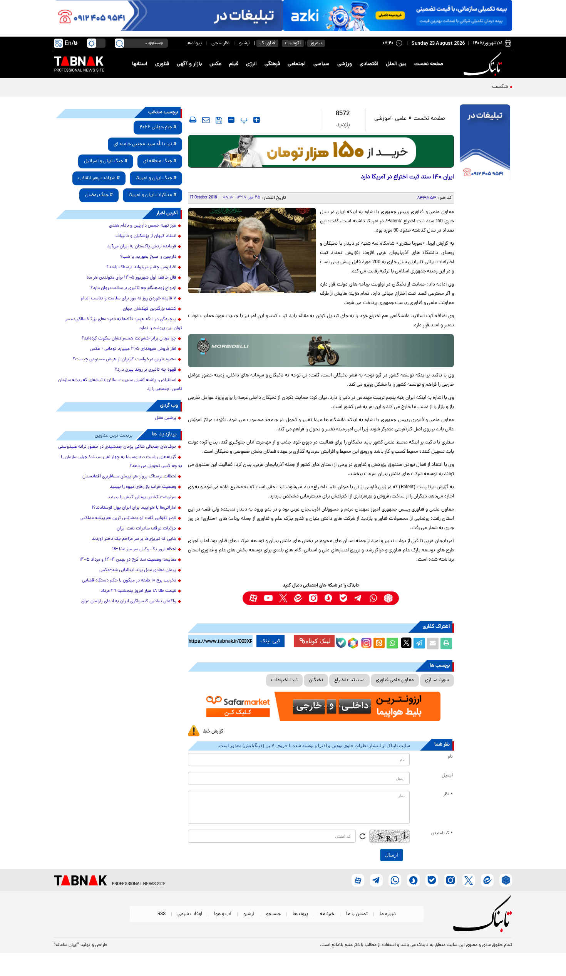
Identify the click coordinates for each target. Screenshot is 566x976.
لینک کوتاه (318, 641)
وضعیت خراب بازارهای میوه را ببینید (143, 487)
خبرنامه (327, 914)
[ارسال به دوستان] (433, 643)
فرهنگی (272, 64)
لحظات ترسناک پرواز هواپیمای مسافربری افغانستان (129, 476)
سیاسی (321, 64)
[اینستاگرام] (365, 642)
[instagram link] (313, 598)
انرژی (251, 64)
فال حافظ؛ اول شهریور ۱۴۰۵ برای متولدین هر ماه (131, 277)
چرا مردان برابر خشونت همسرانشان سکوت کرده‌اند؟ (129, 338)
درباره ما (388, 914)
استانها (139, 64)
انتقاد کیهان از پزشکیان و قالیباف (146, 236)
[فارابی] (321, 151)
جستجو (273, 914)
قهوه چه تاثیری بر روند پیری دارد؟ (145, 369)
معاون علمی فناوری (395, 680)
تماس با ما (357, 914)
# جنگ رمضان (99, 195)
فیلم (233, 64)
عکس (215, 64)
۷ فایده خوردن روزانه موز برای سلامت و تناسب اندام (128, 298)
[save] (219, 120)
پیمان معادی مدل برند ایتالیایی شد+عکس (137, 570)
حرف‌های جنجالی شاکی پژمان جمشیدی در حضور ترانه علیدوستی (117, 446)
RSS (161, 914)
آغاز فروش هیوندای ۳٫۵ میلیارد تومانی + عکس (133, 349)
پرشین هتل (165, 418)
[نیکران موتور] (321, 350)
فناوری (162, 64)
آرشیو (244, 43)
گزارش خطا (213, 731)
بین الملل (396, 64)
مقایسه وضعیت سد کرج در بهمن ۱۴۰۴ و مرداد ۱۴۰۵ (127, 559)
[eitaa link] (298, 598)
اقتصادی (369, 64)
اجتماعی (297, 64)
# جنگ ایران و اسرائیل (105, 161)
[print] (193, 120)
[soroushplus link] (328, 598)
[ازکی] (397, 15)
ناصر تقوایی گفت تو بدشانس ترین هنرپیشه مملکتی (128, 518)
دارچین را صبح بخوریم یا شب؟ (148, 257)
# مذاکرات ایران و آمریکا (152, 195)
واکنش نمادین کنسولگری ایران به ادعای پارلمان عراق (128, 601)
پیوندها (194, 43)
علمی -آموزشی (390, 118)
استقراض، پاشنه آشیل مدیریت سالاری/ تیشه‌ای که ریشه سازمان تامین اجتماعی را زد (120, 385)
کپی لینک (270, 641)
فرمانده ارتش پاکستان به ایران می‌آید (141, 246)
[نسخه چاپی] (446, 643)
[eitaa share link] (379, 643)
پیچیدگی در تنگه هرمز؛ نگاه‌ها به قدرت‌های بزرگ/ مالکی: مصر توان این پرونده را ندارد (123, 324)
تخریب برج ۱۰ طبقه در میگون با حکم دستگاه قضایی (129, 580)
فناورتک (267, 43)
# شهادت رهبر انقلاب (99, 178)
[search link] (119, 43)
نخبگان (316, 680)
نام (450, 756)
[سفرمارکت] (320, 706)
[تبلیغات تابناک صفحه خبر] (485, 143)
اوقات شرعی (190, 914)
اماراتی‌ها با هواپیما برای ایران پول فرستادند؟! (134, 507)
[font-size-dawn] (231, 120)
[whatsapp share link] (392, 643)
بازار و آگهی (189, 64)
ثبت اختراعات (284, 680)
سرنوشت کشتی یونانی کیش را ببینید (141, 497)
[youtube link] (268, 598)
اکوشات (293, 43)
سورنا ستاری (437, 680)
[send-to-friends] (206, 120)
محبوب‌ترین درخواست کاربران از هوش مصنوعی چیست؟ (124, 359)
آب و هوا (222, 914)
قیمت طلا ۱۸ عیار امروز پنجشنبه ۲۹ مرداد (138, 591)
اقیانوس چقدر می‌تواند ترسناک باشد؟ (141, 267)
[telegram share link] (419, 643)
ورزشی (344, 64)
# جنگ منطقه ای (159, 161)
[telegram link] (358, 598)
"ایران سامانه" (66, 945)
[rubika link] (388, 598)
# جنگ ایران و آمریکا (156, 178)
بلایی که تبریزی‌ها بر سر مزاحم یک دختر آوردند (134, 539)
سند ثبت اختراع (349, 680)
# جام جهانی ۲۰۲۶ (157, 127)
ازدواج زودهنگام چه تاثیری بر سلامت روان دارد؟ (133, 288)
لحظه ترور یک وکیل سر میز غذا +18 (144, 549)
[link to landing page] (484, 64)
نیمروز (316, 43)
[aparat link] (253, 598)
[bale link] (343, 598)
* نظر (448, 794)
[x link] (283, 598)
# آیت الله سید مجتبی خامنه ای (145, 144)
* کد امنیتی (442, 833)
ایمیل (447, 775)
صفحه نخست (428, 64)
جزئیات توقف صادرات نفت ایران (146, 528)
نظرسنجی (220, 43)
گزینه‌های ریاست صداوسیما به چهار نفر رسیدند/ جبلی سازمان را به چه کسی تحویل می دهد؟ (121, 462)
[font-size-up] (256, 120)
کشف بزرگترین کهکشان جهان (149, 309)
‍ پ (243, 120)
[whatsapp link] (373, 598)
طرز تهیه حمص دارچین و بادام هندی (142, 225)
